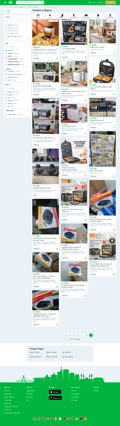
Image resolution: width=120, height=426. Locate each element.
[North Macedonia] (85, 418)
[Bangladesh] (64, 418)
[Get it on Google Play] (55, 398)
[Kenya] (34, 418)
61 (86, 335)
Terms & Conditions (9, 397)
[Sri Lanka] (68, 418)
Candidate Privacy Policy (11, 406)
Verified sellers (15, 114)
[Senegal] (55, 418)
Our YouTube (74, 397)
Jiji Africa (96, 390)
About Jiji (6, 390)
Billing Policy (7, 403)
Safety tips (29, 394)
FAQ (27, 400)
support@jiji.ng (30, 390)
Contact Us (29, 397)
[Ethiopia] (51, 418)
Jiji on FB (73, 390)
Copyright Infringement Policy (12, 413)
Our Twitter (74, 400)
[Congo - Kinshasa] (72, 418)
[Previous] (57, 335)
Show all (10, 50)
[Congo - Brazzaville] (76, 418)
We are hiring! (8, 394)
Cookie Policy (7, 409)
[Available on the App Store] (55, 392)
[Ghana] (47, 418)
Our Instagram (75, 394)
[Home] (10, 2)
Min (7, 20)
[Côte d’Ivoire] (60, 418)
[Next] (91, 335)
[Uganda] (39, 418)
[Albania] (81, 418)
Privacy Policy (8, 400)
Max (20, 20)
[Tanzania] (43, 418)
